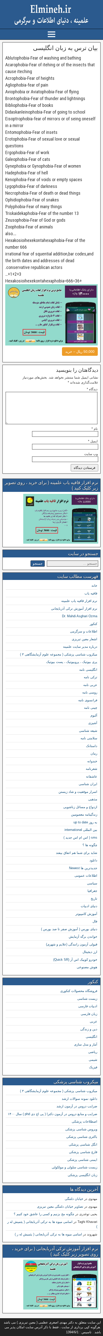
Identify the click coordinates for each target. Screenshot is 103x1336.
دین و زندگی (88, 1029)
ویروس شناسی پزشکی (81, 1129)
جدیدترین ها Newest (83, 868)
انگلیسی (91, 1037)
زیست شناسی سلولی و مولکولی (74, 1167)
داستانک (91, 746)
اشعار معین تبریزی (84, 639)
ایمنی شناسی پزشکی (82, 1160)
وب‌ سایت (91, 454)
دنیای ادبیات (89, 906)
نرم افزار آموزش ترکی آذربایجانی (74, 608)
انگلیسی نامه (88, 670)
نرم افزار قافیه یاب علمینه (79, 601)
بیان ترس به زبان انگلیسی (65, 48)
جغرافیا (92, 891)
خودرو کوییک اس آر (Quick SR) (75, 959)
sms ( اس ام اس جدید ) (80, 837)
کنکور (93, 624)
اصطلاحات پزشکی (84, 1121)
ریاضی (92, 1052)
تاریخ (94, 898)
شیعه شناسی (88, 731)
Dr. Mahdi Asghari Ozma (79, 616)
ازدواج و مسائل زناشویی (80, 807)
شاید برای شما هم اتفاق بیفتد (76, 853)
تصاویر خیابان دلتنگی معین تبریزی (60, 1206)
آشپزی (92, 723)
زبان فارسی (89, 1014)
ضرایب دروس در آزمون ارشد (76, 1106)
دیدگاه (92, 389)
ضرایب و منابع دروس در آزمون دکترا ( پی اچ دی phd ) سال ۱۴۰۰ (52, 1114)
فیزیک (93, 1067)
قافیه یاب (90, 593)
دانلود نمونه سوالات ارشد (79, 1099)
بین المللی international (80, 830)
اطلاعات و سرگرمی (83, 631)
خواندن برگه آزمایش (83, 936)
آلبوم (93, 715)
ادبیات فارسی (87, 1006)
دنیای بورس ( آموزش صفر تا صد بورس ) (69, 929)
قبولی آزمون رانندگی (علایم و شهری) (71, 944)
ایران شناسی (88, 784)
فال (94, 921)
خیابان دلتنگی (74, 1199)
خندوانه (92, 761)
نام (95, 429)
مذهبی (92, 799)
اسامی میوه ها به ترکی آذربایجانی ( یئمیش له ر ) (48, 1234)
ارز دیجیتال (89, 952)
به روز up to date (85, 822)
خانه (94, 585)
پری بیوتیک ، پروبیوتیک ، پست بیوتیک (71, 662)
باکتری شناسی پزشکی (81, 1137)
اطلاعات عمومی (85, 875)
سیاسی (92, 883)
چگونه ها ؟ (89, 845)
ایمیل (93, 441)
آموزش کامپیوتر (86, 914)
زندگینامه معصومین (84, 814)
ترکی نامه (90, 677)
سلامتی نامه (88, 738)
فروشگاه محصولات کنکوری (78, 991)
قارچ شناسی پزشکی (83, 1152)
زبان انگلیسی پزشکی (82, 1175)
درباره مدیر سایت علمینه (80, 646)
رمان (93, 753)
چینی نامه (90, 708)
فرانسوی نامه (87, 700)
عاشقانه (91, 776)
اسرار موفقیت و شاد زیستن (77, 792)
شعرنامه (91, 769)
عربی (93, 1021)
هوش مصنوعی (87, 967)
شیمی (93, 1060)
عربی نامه (90, 685)
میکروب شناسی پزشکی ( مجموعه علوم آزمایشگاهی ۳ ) (58, 654)
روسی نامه (89, 692)
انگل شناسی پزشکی (83, 1144)
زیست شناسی (87, 998)
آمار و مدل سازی (85, 1044)
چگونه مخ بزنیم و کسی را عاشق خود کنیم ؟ (44, 1214)
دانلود (93, 860)
